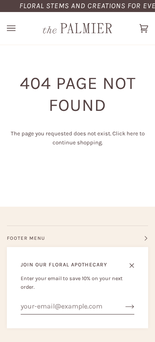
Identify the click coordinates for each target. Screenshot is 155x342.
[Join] (123, 306)
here (132, 133)
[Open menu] (20, 28)
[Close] (135, 261)
